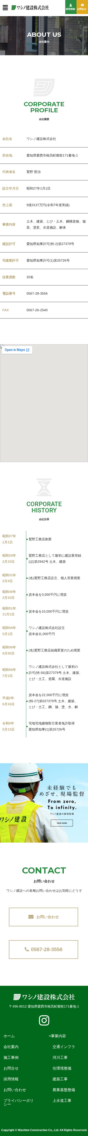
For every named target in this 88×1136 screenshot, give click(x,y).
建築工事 (58, 1079)
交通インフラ (62, 1047)
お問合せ (81, 9)
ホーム (13, 1036)
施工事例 (15, 1057)
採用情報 (70, 9)
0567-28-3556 (46, 949)
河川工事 (58, 1057)
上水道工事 (60, 1101)
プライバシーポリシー (19, 1102)
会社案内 (15, 1047)
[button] (5, 8)
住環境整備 (60, 1068)
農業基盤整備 (62, 1090)
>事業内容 (57, 1036)
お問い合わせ (47, 917)
